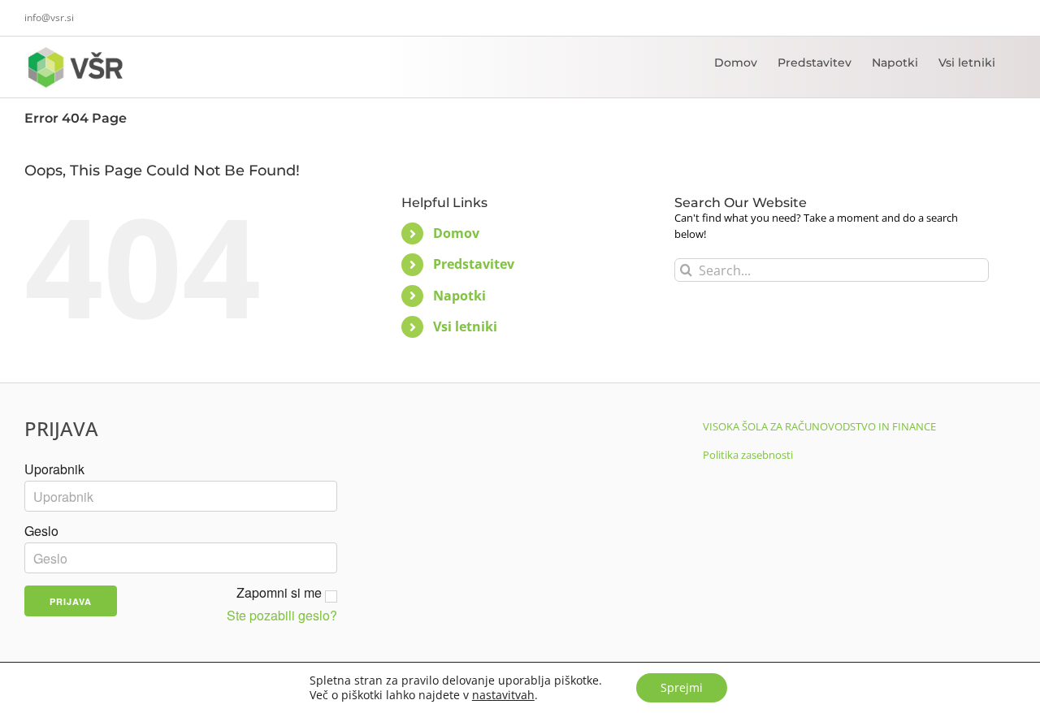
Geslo (41, 531)
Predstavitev (473, 264)
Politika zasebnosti (748, 454)
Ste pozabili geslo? (282, 615)
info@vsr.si (49, 17)
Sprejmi (682, 687)
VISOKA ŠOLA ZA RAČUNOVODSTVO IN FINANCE (819, 426)
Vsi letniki (465, 326)
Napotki (459, 296)
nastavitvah (503, 695)
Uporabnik (54, 469)
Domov (456, 233)
